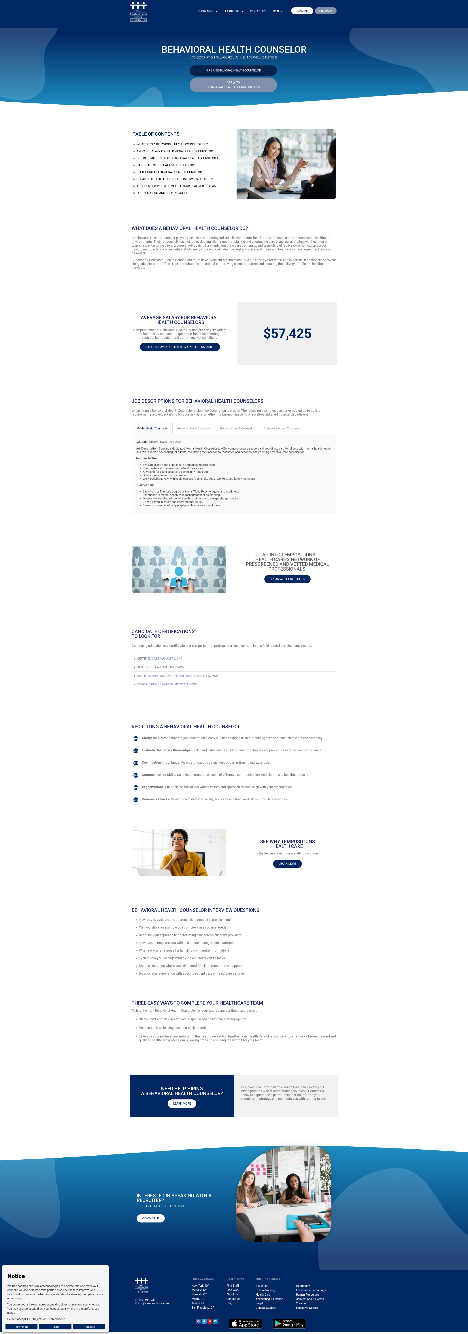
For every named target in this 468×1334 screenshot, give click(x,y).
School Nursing (265, 1290)
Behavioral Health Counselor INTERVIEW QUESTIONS (175, 179)
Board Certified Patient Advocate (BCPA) (168, 684)
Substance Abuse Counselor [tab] (282, 428)
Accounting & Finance (269, 1299)
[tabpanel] (234, 474)
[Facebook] (198, 1321)
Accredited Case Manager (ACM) (161, 667)
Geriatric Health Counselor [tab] (194, 428)
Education (262, 1286)
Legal (259, 1303)
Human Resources (307, 1294)
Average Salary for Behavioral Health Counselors (176, 151)
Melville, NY (199, 1290)
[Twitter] (204, 1321)
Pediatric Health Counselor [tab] (237, 428)
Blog (229, 1303)
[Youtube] (209, 1321)
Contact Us (258, 11)
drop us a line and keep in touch (162, 193)
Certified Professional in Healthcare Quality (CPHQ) (177, 676)
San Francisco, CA (203, 1307)
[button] (234, 658)
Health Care (263, 1294)
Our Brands (205, 11)
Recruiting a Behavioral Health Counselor (169, 172)
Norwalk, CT (199, 1294)
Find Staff (233, 1285)
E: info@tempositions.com (152, 1303)
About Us (232, 1294)
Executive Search (307, 1308)
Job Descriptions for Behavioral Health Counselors (177, 158)
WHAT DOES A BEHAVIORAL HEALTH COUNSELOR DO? (172, 144)
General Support (266, 1308)
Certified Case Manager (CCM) (159, 658)
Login (275, 11)
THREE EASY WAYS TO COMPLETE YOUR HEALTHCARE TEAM (176, 186)
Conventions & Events (310, 1299)
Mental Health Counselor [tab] (152, 428)
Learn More (231, 11)
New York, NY (200, 1285)
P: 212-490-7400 (146, 1300)
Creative (301, 1303)
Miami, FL (198, 1299)
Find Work (233, 1290)
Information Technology (311, 1290)
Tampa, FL (198, 1303)
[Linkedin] (215, 1321)
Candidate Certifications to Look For (165, 165)
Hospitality (303, 1286)
